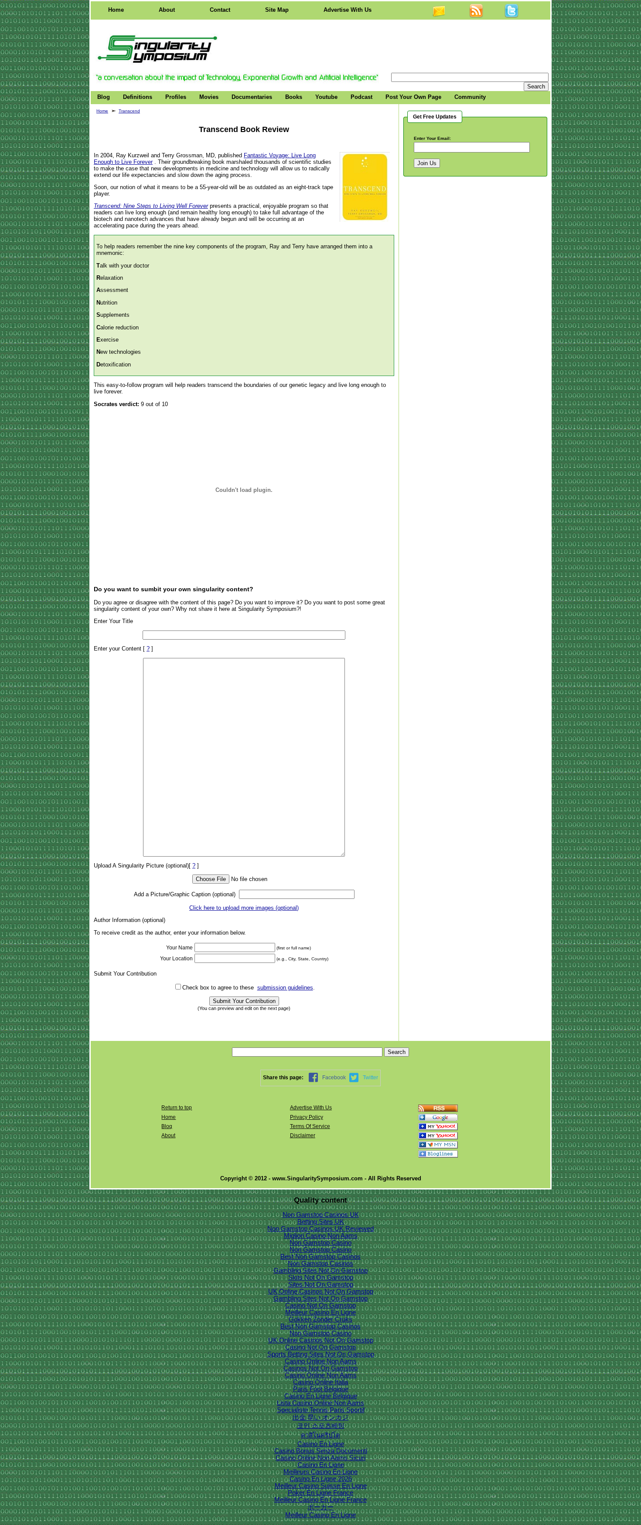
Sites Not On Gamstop (320, 1284)
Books (293, 97)
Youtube (326, 97)
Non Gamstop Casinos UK (321, 1214)
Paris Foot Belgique (320, 1389)
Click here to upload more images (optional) (244, 908)
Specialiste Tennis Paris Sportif (321, 1409)
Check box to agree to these (218, 987)
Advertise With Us (348, 10)
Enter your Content (117, 648)
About (167, 10)
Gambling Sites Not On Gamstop (320, 1270)
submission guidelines (285, 987)
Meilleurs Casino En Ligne (320, 1471)
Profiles (175, 97)
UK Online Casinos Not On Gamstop (320, 1291)
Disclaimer (302, 1135)
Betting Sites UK (320, 1221)
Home (116, 10)
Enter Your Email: (432, 138)
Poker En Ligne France (320, 1492)
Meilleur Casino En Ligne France (320, 1499)
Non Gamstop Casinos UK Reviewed (320, 1228)
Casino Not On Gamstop (320, 1305)
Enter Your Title (113, 621)
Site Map (277, 10)
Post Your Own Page (413, 97)
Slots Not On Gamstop (320, 1277)
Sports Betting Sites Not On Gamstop (320, 1354)
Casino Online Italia (320, 1382)
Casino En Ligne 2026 (321, 1478)
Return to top (176, 1108)
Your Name (179, 948)
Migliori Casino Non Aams (321, 1235)
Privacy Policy (306, 1117)
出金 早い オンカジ (320, 1417)
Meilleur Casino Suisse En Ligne (321, 1485)
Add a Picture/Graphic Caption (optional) (184, 894)
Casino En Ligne (320, 1443)
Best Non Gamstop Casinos (320, 1256)
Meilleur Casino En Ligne (320, 1312)
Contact (220, 10)
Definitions (137, 97)
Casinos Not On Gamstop (320, 1368)
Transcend (129, 110)
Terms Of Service (310, 1126)
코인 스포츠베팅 (320, 1425)
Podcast (361, 97)
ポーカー (320, 1507)
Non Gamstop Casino (320, 1242)
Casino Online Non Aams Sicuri (320, 1457)
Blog (103, 97)
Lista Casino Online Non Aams (320, 1403)
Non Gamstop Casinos (320, 1263)
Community (470, 97)
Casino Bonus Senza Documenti (320, 1450)
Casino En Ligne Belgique (320, 1396)
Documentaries (252, 97)
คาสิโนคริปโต (320, 1435)
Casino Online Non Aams (321, 1361)
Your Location (176, 959)
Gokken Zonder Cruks (320, 1319)
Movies (208, 97)
